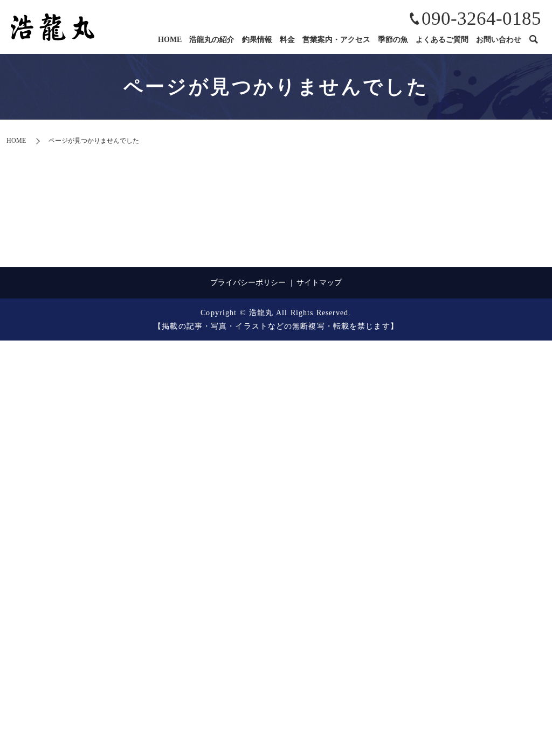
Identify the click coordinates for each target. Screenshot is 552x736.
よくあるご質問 (442, 40)
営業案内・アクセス (336, 40)
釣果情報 (257, 40)
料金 (287, 40)
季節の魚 (393, 40)
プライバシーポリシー (248, 283)
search (533, 40)
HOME (170, 40)
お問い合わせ (498, 40)
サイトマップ (319, 283)
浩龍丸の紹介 (211, 40)
